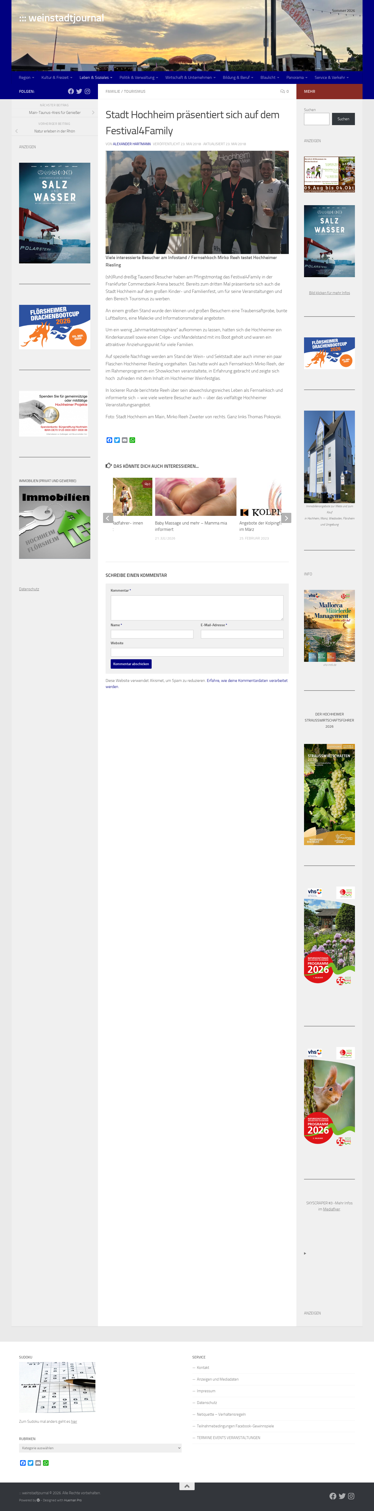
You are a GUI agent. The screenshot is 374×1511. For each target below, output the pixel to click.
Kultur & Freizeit (55, 77)
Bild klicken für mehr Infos (329, 293)
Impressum (206, 1391)
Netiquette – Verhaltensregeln (221, 1414)
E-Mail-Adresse (214, 625)
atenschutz (30, 589)
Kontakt (203, 1367)
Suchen (310, 110)
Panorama (295, 77)
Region (25, 77)
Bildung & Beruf (236, 77)
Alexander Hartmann (132, 144)
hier (74, 1421)
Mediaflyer (331, 1209)
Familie (113, 91)
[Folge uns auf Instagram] (87, 91)
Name (116, 625)
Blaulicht (268, 77)
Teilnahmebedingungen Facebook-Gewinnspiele (235, 1426)
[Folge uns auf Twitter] (79, 91)
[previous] (108, 518)
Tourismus (135, 91)
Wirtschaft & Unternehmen (188, 77)
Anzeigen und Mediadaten (218, 1379)
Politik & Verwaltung (137, 77)
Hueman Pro (73, 1500)
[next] (286, 518)
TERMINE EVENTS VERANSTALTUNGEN (228, 1437)
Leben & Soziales (94, 77)
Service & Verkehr (330, 77)
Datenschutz (207, 1402)
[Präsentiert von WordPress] (38, 1500)
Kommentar (121, 590)
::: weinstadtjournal (61, 17)
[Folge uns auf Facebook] (71, 91)
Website (117, 643)
